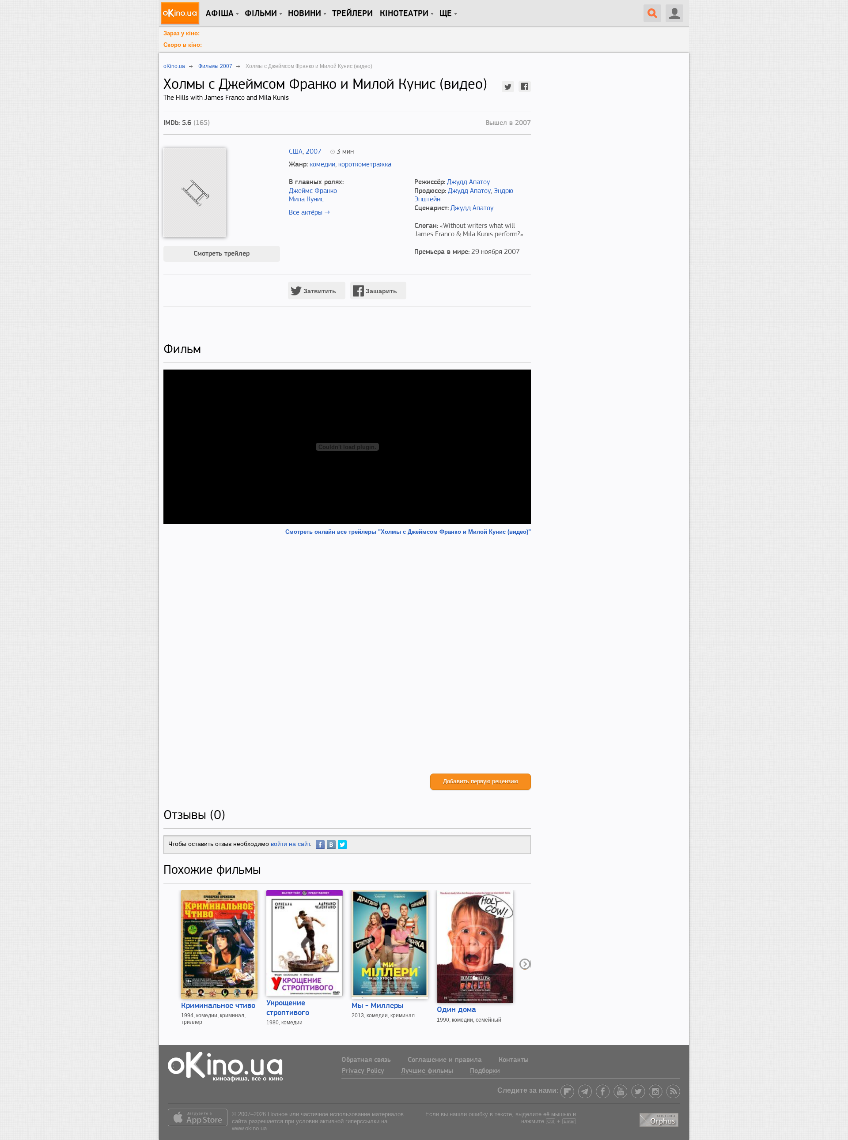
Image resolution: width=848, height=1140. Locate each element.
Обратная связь (366, 1060)
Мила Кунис (306, 199)
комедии (322, 164)
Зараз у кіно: (181, 33)
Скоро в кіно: (182, 45)
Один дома (456, 1010)
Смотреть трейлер (221, 253)
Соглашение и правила (445, 1060)
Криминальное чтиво (218, 1006)
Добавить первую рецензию (480, 781)
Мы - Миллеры (377, 1006)
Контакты (514, 1060)
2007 (314, 151)
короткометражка (364, 164)
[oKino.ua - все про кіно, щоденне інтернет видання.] (181, 13)
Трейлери (352, 13)
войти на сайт (290, 843)
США (296, 151)
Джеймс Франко (313, 191)
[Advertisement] (347, 654)
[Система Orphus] (660, 1118)
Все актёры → (309, 212)
